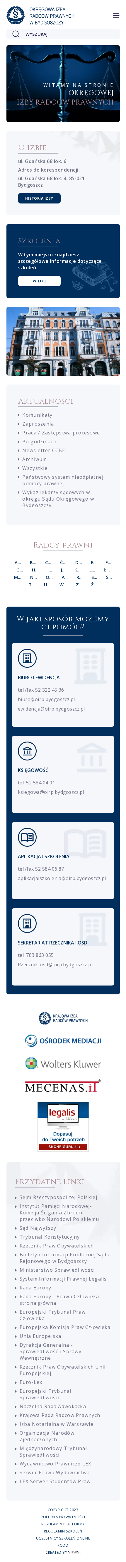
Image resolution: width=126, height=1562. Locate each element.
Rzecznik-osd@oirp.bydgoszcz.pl (55, 964)
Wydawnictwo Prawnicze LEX (55, 1463)
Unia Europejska (41, 1336)
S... (94, 577)
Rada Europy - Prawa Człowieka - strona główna (61, 1299)
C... (48, 562)
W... (63, 584)
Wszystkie (35, 468)
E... (94, 562)
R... (79, 577)
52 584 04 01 (40, 782)
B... (33, 562)
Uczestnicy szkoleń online (63, 1538)
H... (35, 570)
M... (17, 577)
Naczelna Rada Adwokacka (53, 1406)
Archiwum (34, 459)
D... (78, 562)
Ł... (107, 570)
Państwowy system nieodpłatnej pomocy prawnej (62, 480)
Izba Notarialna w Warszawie (57, 1424)
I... (49, 570)
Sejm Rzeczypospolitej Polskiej (58, 1197)
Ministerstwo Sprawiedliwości (57, 1270)
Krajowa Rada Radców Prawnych (60, 1415)
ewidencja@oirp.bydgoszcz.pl (51, 709)
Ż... (94, 584)
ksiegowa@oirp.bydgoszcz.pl (51, 792)
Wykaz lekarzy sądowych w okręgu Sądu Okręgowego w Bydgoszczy (58, 499)
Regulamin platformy (62, 1524)
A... (18, 562)
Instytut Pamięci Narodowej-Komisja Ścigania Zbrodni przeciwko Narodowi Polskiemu (59, 1212)
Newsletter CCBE (43, 450)
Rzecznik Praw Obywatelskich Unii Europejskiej (63, 1370)
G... (19, 570)
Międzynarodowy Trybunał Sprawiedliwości (53, 1451)
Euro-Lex (31, 1382)
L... (92, 570)
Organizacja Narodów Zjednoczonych (47, 1436)
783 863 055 (40, 955)
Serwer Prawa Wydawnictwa (55, 1472)
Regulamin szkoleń (63, 1531)
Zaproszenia (38, 424)
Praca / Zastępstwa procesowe (61, 432)
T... (32, 584)
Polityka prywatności (63, 1516)
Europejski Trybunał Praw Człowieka (53, 1315)
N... (33, 577)
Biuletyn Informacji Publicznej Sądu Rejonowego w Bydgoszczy (65, 1257)
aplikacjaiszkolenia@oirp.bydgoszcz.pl (62, 878)
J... (63, 570)
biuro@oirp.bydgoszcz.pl (46, 699)
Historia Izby (39, 198)
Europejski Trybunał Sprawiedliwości (45, 1394)
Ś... (109, 577)
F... (108, 562)
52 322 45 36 (49, 690)
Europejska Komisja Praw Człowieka (65, 1327)
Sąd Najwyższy (38, 1228)
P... (65, 577)
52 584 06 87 (49, 869)
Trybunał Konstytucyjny (50, 1237)
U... (47, 584)
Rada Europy (36, 1287)
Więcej (39, 281)
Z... (79, 584)
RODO (63, 1545)
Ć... (63, 562)
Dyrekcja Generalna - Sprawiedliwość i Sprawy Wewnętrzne (50, 1351)
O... (49, 577)
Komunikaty (37, 415)
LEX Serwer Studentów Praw (55, 1481)
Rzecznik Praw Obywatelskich (57, 1245)
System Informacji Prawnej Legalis (63, 1279)
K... (77, 570)
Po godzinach (39, 441)
